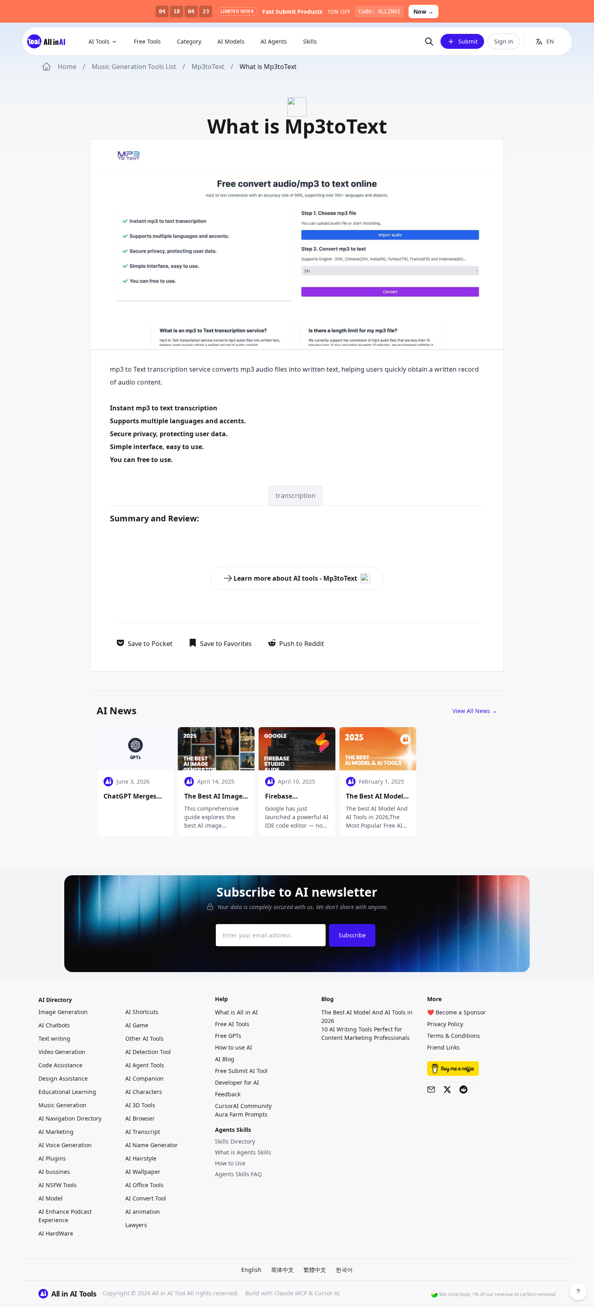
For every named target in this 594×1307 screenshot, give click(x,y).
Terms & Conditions (453, 1035)
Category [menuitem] (189, 41)
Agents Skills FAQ (238, 1174)
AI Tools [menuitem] (99, 41)
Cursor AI (327, 1293)
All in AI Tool (168, 1293)
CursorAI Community (243, 1106)
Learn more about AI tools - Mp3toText (295, 578)
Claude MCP (290, 1293)
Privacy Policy (445, 1024)
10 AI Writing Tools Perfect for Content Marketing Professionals (365, 1033)
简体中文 (282, 1270)
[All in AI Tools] (49, 41)
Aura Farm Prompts (241, 1114)
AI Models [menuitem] (230, 41)
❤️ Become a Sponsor (456, 1012)
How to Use (230, 1163)
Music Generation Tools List (134, 66)
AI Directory (55, 1000)
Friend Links (443, 1047)
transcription (167, 369)
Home (67, 66)
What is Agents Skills (243, 1152)
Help (221, 999)
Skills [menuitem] (310, 41)
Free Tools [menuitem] (147, 41)
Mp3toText (208, 66)
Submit (468, 41)
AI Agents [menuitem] (274, 41)
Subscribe (352, 935)
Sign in (503, 41)
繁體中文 (314, 1270)
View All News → (475, 711)
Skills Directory (235, 1141)
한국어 (344, 1270)
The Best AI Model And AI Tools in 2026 (367, 1016)
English (251, 1270)
